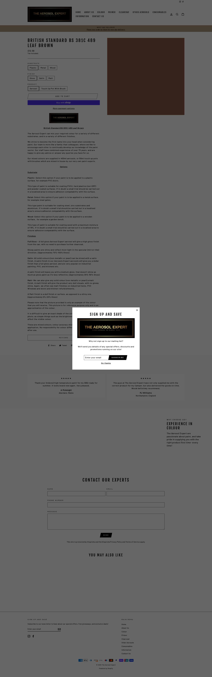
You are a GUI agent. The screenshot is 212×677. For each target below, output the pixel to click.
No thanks (106, 363)
